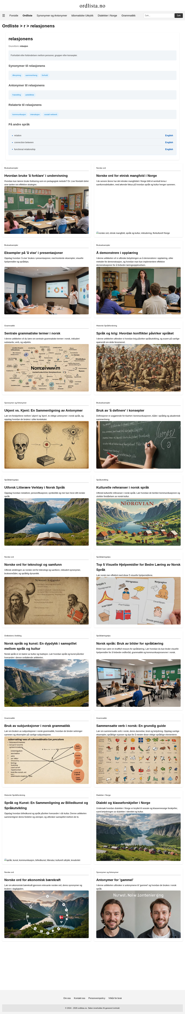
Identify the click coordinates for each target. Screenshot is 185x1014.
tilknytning (16, 75)
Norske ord (101, 168)
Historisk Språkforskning (106, 326)
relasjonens (42, 25)
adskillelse (29, 95)
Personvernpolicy (96, 998)
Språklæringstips (11, 480)
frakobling (16, 95)
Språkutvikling (102, 480)
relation (17, 135)
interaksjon (35, 114)
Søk (179, 15)
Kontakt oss (79, 998)
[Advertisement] (92, 967)
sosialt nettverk (50, 114)
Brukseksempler (11, 168)
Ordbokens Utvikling (13, 636)
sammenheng (31, 75)
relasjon (24, 46)
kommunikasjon (19, 114)
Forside (13, 15)
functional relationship (24, 149)
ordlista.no (93, 5)
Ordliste (10, 25)
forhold (45, 75)
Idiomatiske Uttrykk (82, 15)
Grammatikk (128, 15)
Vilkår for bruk (115, 998)
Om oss (67, 998)
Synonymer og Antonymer (52, 15)
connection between (24, 142)
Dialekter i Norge (107, 15)
